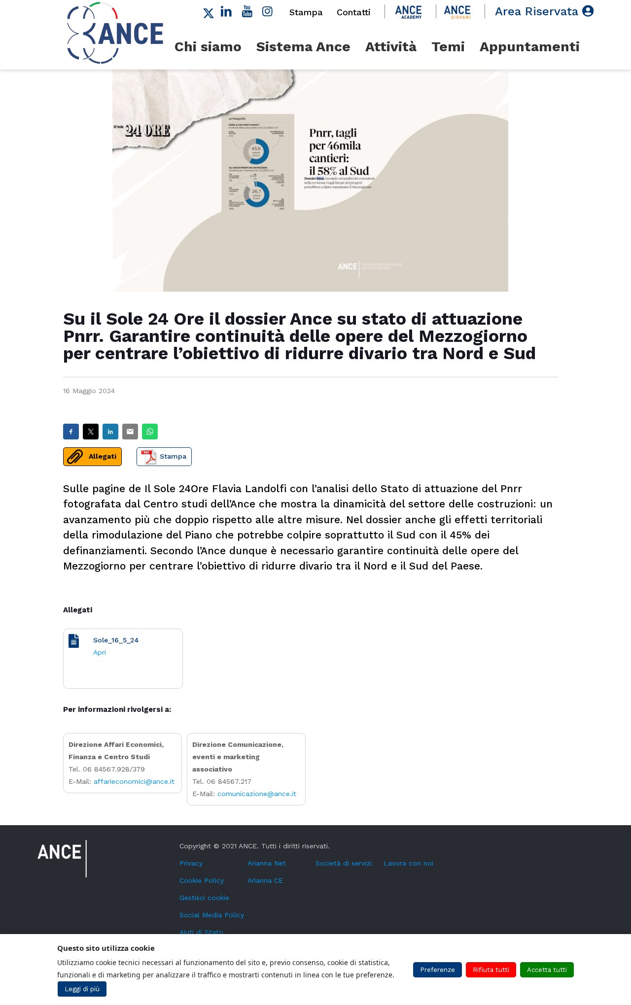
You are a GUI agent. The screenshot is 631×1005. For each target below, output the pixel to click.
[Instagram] (267, 11)
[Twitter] (208, 11)
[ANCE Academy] (408, 11)
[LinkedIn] (226, 11)
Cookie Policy (201, 880)
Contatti (354, 12)
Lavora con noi (408, 863)
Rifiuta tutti (491, 969)
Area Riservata (538, 11)
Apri (99, 652)
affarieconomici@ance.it (134, 781)
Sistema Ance (303, 46)
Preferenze (437, 969)
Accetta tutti (547, 969)
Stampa (306, 12)
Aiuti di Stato (201, 932)
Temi (448, 46)
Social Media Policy (211, 915)
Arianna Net (266, 863)
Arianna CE (265, 880)
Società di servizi (344, 863)
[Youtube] (247, 11)
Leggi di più (82, 989)
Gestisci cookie (204, 898)
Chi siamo (208, 46)
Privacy (191, 863)
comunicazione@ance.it (256, 794)
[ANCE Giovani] (457, 11)
